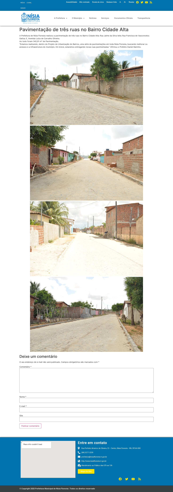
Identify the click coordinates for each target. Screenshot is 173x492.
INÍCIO (22, 3)
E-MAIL (29, 3)
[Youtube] (146, 2)
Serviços (105, 18)
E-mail (23, 406)
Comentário (25, 367)
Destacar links (112, 2)
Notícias (93, 18)
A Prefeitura (59, 18)
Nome (22, 397)
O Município (77, 18)
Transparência (143, 18)
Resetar (131, 2)
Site (21, 415)
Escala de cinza (98, 2)
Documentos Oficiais (123, 18)
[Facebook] (137, 2)
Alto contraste (84, 2)
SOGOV (23, 8)
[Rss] (151, 2)
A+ (125, 2)
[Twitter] (142, 2)
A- (120, 2)
